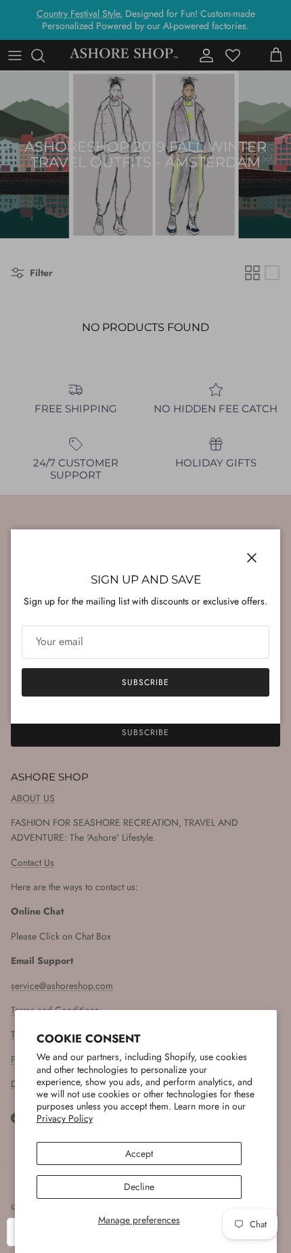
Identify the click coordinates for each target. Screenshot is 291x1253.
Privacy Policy (65, 1118)
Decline (139, 1186)
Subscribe (145, 682)
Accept (139, 1153)
